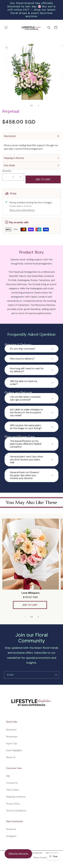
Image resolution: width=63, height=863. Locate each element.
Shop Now (11, 729)
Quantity (6, 171)
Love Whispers (31, 592)
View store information (22, 210)
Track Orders (12, 789)
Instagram (11, 836)
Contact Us (12, 782)
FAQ (8, 776)
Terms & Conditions (16, 810)
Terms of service (40, 857)
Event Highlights (14, 750)
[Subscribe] (55, 675)
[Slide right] (38, 105)
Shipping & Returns (15, 796)
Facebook (11, 829)
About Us (10, 757)
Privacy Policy (13, 803)
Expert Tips (11, 743)
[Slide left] (24, 105)
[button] (6, 27)
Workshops (11, 736)
